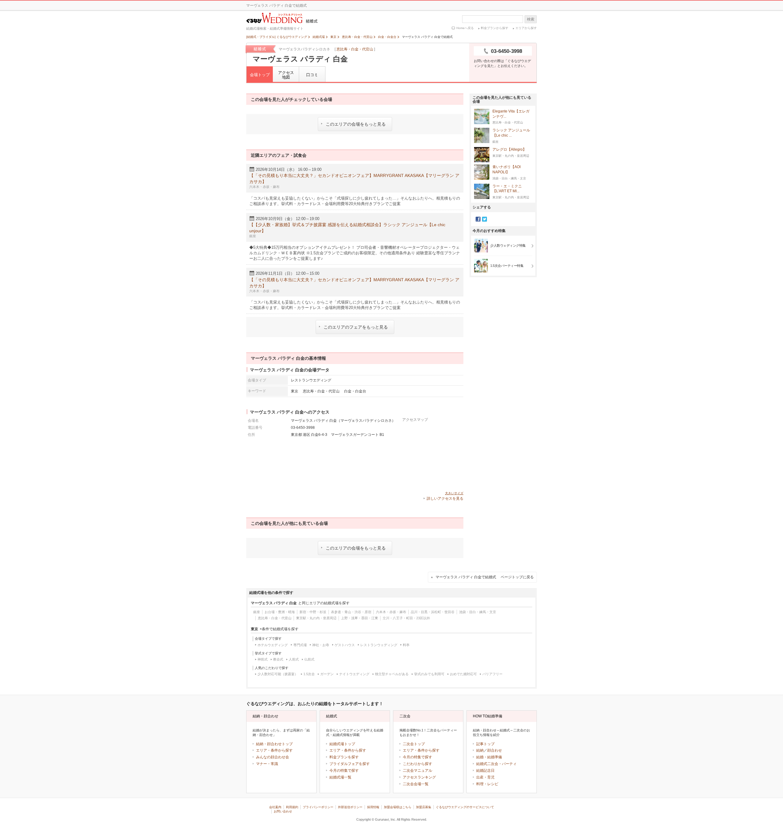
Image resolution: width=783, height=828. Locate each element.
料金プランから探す (494, 28)
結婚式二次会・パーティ (496, 764)
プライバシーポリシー (318, 807)
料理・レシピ (487, 784)
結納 (480, 750)
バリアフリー (492, 674)
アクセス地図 (286, 75)
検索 (530, 19)
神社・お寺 (320, 645)
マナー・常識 (267, 764)
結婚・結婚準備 (489, 757)
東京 (294, 391)
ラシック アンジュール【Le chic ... (511, 133)
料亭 (406, 645)
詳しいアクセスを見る (445, 498)
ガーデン (327, 674)
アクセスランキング (419, 777)
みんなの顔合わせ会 (272, 757)
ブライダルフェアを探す (349, 764)
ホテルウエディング (273, 645)
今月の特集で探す (344, 770)
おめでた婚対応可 (463, 674)
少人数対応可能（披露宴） (278, 674)
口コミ (312, 74)
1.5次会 (309, 674)
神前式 (263, 659)
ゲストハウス (345, 645)
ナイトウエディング (354, 674)
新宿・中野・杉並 (312, 612)
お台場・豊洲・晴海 (280, 612)
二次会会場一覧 (416, 784)
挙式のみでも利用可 (429, 674)
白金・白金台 (355, 391)
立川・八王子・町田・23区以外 (406, 618)
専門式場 (300, 645)
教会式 (278, 659)
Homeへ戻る (465, 28)
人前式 (294, 659)
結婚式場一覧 (340, 777)
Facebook (478, 219)
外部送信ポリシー (350, 807)
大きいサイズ (454, 493)
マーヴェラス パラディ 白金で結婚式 (485, 577)
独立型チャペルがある (392, 674)
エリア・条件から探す (274, 750)
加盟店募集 (423, 807)
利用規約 (292, 807)
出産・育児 (485, 777)
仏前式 (309, 659)
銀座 (256, 612)
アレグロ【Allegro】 (509, 149)
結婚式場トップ (342, 744)
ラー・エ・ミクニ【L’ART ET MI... (507, 188)
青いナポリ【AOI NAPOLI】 (506, 169)
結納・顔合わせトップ (274, 744)
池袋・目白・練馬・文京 (477, 612)
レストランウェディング (378, 645)
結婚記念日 (485, 770)
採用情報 (373, 807)
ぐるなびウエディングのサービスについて (465, 807)
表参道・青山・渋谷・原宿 (351, 612)
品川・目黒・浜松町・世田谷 (433, 612)
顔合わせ (494, 750)
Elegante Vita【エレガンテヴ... (510, 114)
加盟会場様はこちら (397, 807)
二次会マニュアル (417, 770)
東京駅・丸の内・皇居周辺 (316, 618)
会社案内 (275, 807)
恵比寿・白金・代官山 (354, 49)
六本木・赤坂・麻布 (391, 612)
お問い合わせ (283, 811)
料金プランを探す (344, 757)
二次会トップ (414, 744)
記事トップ (485, 744)
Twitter (484, 219)
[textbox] (492, 19)
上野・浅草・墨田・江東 (359, 618)
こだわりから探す (417, 764)
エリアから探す (526, 28)
